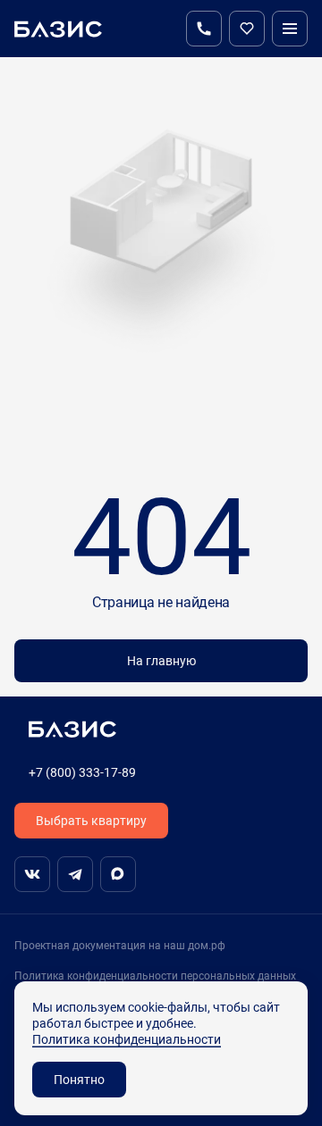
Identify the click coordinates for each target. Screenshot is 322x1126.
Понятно (79, 1079)
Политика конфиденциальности (126, 1038)
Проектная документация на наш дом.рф (119, 945)
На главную (161, 660)
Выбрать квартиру (91, 820)
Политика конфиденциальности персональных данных (155, 975)
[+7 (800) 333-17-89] (204, 28)
